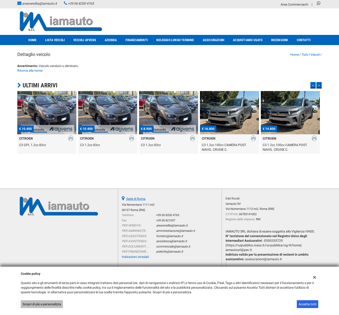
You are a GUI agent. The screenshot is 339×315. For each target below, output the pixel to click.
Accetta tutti (307, 304)
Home (32, 40)
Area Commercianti (294, 4)
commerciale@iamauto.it (173, 246)
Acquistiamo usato (247, 40)
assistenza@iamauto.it (171, 241)
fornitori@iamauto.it (169, 236)
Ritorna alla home (29, 70)
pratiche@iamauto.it (169, 251)
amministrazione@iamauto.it (175, 230)
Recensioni (279, 40)
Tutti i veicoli (311, 54)
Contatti (304, 40)
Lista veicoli (55, 40)
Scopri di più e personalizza (42, 304)
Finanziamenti (136, 40)
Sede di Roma (136, 199)
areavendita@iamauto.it (39, 3)
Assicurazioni (214, 40)
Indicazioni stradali (135, 257)
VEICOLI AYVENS (84, 40)
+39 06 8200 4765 (81, 3)
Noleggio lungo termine (175, 40)
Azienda (111, 40)
